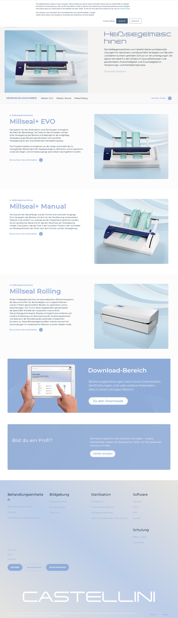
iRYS (135, 512)
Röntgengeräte (57, 507)
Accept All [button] (121, 21)
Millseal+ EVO (47, 98)
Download (138, 542)
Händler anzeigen (102, 453)
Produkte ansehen (115, 71)
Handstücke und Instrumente (23, 518)
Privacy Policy (125, 8)
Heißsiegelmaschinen (102, 512)
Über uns (12, 550)
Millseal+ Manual (63, 98)
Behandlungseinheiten (20, 506)
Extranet (12, 559)
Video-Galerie (140, 537)
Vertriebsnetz (34, 567)
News (10, 555)
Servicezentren (57, 567)
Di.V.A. (136, 507)
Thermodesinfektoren (102, 507)
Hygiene (12, 512)
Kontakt (15, 567)
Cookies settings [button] (109, 21)
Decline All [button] (135, 21)
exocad (136, 518)
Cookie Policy (165, 614)
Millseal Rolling (81, 98)
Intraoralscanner (58, 501)
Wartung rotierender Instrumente (109, 518)
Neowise (137, 501)
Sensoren (54, 512)
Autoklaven (97, 501)
